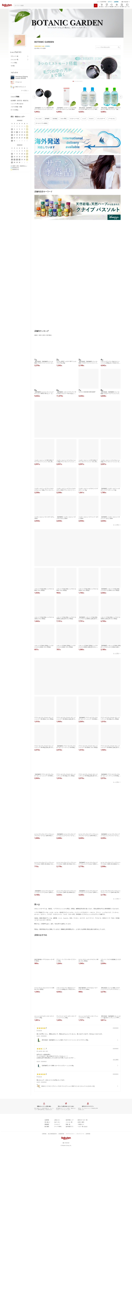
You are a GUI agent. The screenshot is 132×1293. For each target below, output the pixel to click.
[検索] (95, 10)
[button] (126, 6)
